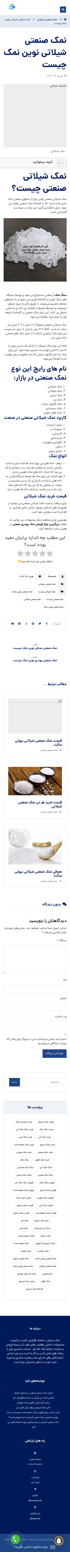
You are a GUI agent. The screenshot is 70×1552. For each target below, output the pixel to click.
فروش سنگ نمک (47, 1182)
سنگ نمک (61, 295)
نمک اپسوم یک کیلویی (45, 1243)
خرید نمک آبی (44, 1137)
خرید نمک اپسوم (47, 1145)
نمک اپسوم (46, 1236)
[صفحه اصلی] (65, 20)
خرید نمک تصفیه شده (24, 1145)
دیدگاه (62, 941)
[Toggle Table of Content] (58, 163)
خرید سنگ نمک (46, 1129)
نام (65, 980)
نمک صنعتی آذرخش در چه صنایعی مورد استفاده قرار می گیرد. (33, 1425)
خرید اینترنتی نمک (24, 1122)
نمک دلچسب (43, 1251)
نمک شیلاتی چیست (46, 592)
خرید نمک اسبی (25, 1137)
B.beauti (52, 576)
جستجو (14, 1082)
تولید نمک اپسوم (46, 1122)
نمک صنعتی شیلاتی (47, 584)
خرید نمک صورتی (24, 1152)
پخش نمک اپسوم (27, 1281)
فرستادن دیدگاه (54, 1054)
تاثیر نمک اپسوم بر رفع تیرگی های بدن (33, 1407)
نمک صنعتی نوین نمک (54, 607)
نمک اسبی (23, 1228)
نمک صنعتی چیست (55, 599)
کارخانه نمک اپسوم (34, 1289)
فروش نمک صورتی (45, 1198)
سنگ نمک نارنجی (24, 1175)
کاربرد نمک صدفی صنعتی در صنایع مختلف (33, 1393)
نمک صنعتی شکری (21, 1258)
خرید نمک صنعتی (45, 1152)
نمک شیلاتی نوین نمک (22, 592)
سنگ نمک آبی (46, 1167)
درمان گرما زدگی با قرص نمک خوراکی (33, 1403)
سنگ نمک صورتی (45, 1175)
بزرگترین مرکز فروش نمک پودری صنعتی (36, 524)
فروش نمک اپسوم (48, 1190)
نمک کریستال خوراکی (26, 1274)
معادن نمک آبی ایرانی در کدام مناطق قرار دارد (33, 1398)
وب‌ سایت (61, 1016)
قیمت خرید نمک (23, 1198)
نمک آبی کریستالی (42, 1228)
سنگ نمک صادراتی (25, 1167)
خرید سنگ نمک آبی (24, 1129)
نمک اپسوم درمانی (26, 1236)
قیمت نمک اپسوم (25, 1205)
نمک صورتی (47, 1274)
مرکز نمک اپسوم (41, 1220)
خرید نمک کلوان (42, 1160)
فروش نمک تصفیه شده (23, 1190)
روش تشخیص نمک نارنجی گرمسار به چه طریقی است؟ (33, 1417)
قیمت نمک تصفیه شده (46, 1213)
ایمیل (63, 998)
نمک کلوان (45, 1281)
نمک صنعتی (26, 1251)
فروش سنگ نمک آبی (24, 1182)
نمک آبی (24, 1220)
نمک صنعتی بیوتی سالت (45, 1258)
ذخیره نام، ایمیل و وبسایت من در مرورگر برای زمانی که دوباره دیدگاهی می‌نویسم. (37, 1041)
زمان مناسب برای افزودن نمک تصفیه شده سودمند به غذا (33, 1412)
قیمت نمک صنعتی (21, 1213)
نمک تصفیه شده (21, 1243)
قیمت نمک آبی (46, 1205)
